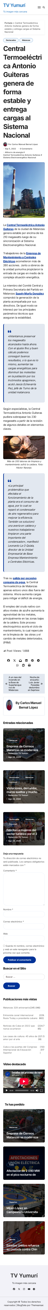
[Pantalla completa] (41, 1090)
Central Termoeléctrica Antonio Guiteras (21, 155)
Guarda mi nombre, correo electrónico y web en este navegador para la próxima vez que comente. (23, 949)
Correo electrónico (13, 921)
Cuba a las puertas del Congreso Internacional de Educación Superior (20, 1049)
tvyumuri (13, 782)
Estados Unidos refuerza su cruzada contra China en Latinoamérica (23, 1249)
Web (5, 933)
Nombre (8, 909)
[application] (24, 1081)
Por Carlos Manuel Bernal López (23, 144)
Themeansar (37, 1305)
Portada (8, 23)
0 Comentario (26, 149)
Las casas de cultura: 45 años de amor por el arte (20, 1038)
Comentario (10, 870)
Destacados (11, 40)
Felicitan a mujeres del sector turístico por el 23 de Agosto (23, 833)
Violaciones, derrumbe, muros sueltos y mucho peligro (22, 792)
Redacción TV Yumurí (18, 753)
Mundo (12, 1239)
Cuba (11, 1165)
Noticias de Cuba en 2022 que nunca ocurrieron (19, 1027)
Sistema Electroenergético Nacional (19, 157)
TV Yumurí (14, 5)
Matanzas (26, 40)
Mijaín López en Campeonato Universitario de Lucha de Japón (24, 1211)
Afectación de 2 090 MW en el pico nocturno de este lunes (23, 1174)
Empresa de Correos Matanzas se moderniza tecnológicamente (22, 750)
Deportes (13, 1202)
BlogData (21, 1305)
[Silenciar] (37, 1090)
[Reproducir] (6, 1090)
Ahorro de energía (14, 152)
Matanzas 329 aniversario (16, 1007)
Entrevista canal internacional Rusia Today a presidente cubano (20, 1016)
